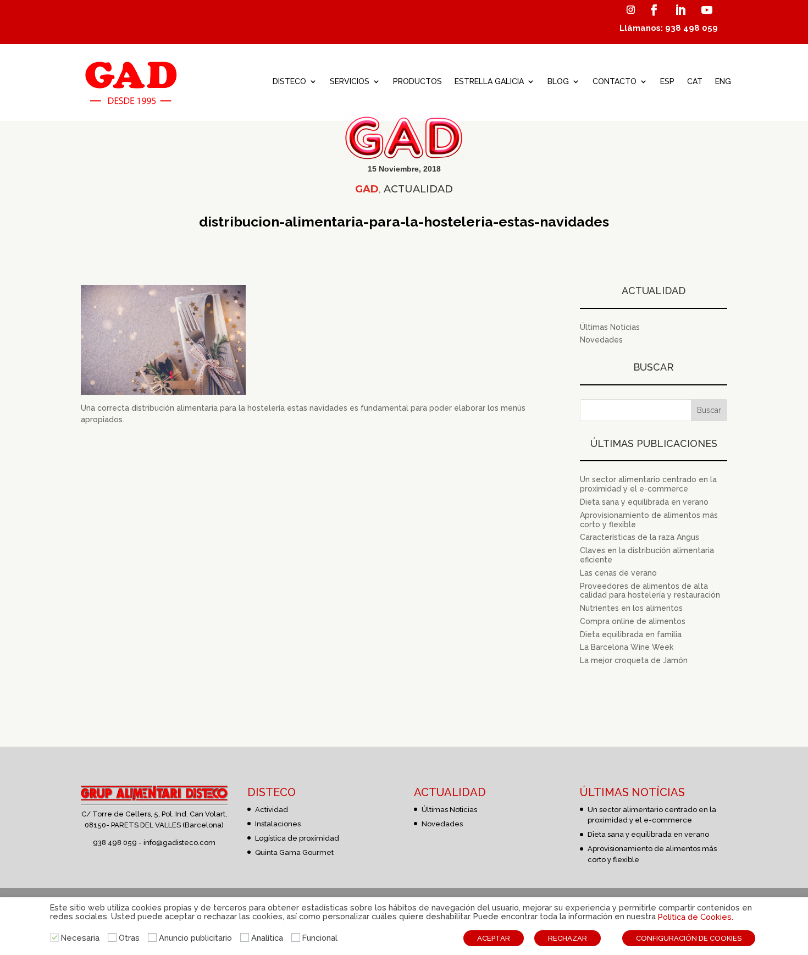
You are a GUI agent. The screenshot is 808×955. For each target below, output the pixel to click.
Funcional (319, 937)
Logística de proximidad (297, 838)
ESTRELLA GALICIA (489, 81)
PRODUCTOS (417, 81)
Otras (129, 937)
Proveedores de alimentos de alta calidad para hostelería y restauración (650, 591)
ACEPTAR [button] (493, 938)
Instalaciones (278, 824)
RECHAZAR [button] (567, 938)
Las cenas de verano (618, 572)
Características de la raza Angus (639, 537)
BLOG (558, 81)
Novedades (601, 339)
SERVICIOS (349, 81)
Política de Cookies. (695, 916)
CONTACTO (615, 81)
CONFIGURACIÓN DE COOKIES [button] (688, 938)
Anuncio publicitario (195, 937)
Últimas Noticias (610, 327)
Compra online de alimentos (632, 621)
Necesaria (80, 937)
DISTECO (289, 81)
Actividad (271, 809)
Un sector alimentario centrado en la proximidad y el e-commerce (648, 484)
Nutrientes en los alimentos (631, 608)
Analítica (267, 937)
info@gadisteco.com (179, 842)
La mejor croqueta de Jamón (634, 660)
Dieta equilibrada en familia (631, 634)
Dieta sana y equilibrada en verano (644, 502)
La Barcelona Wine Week (626, 647)
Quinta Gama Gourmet (294, 852)
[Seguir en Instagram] (630, 10)
